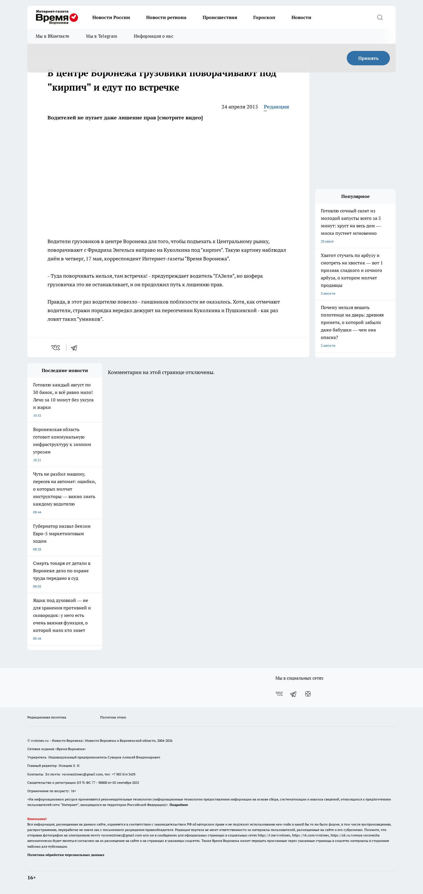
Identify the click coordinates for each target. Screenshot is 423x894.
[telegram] (76, 348)
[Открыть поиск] (380, 17)
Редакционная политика (46, 717)
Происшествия (220, 17)
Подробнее (178, 804)
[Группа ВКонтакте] (279, 693)
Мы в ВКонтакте (52, 36)
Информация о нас (153, 36)
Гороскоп (264, 17)
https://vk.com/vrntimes (310, 835)
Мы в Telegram (101, 36)
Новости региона (166, 17)
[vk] (56, 348)
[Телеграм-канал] (293, 693)
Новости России (111, 17)
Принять (368, 58)
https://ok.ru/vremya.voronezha (355, 835)
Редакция (276, 106)
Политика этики (113, 717)
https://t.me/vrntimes (274, 835)
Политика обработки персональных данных (65, 855)
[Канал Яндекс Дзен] (308, 693)
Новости (301, 17)
